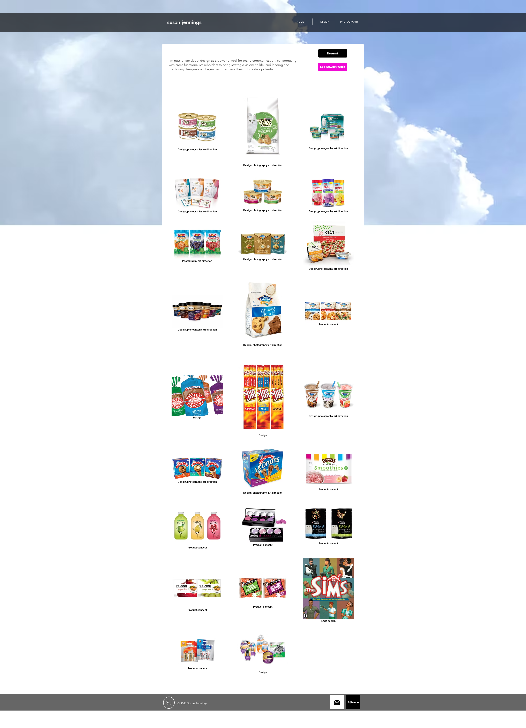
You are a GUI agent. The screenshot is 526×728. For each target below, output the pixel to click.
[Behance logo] (353, 702)
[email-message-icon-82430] (337, 702)
